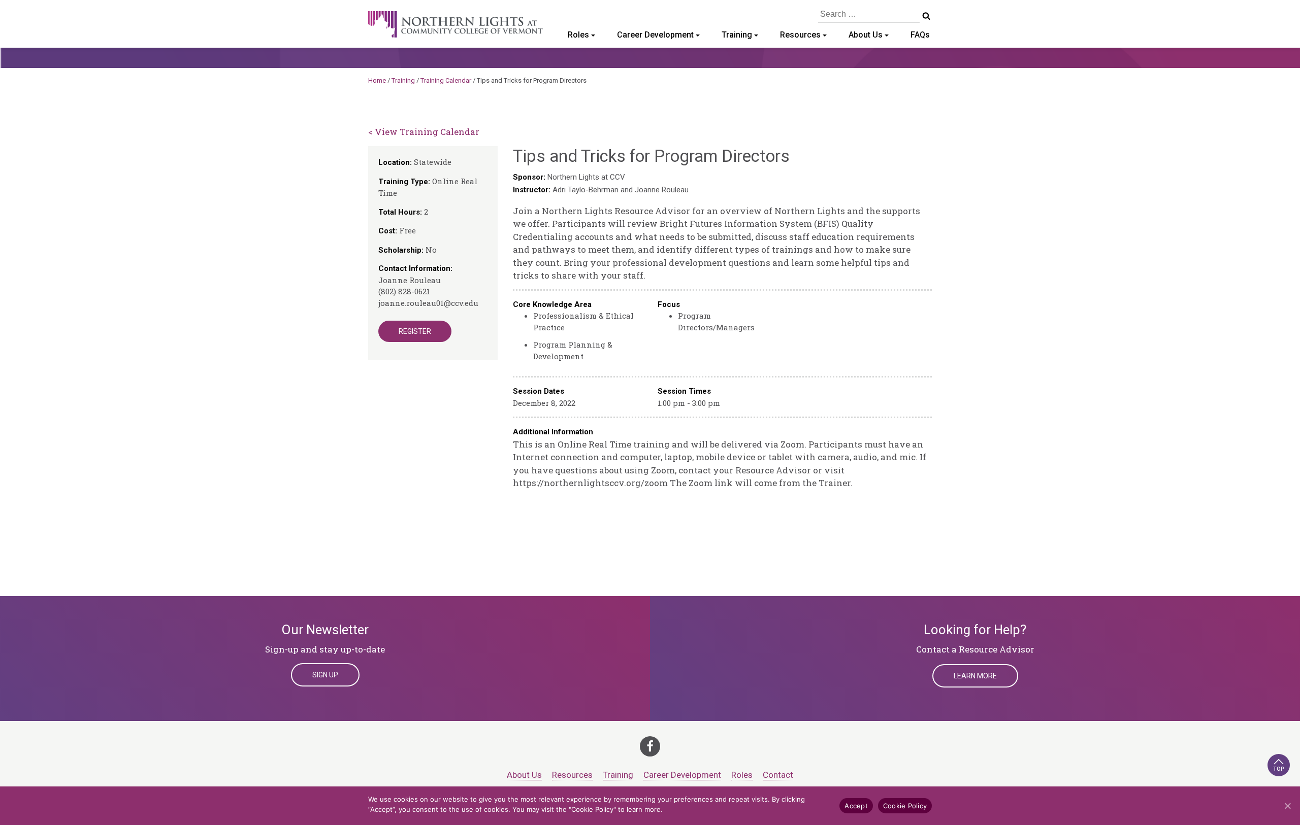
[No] (1287, 806)
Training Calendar (445, 80)
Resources (800, 35)
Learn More (975, 676)
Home (377, 80)
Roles (578, 35)
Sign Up (325, 675)
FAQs (920, 35)
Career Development (655, 35)
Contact (778, 775)
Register (415, 331)
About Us (866, 35)
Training (737, 35)
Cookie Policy (905, 806)
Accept (856, 806)
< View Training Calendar (423, 132)
